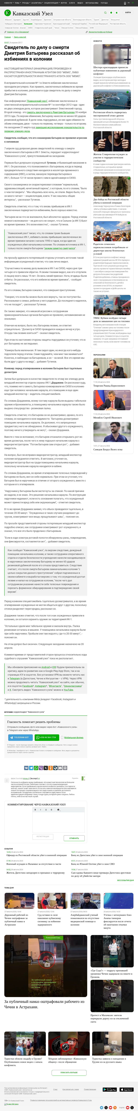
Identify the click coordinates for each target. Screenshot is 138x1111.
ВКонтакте (55, 686)
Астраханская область (62, 20)
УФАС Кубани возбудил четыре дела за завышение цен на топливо (111, 319)
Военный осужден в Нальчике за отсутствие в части (33, 863)
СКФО (30, 28)
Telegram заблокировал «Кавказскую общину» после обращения (67, 1060)
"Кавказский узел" (37, 101)
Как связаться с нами (71, 1089)
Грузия (96, 20)
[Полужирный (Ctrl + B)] (35, 809)
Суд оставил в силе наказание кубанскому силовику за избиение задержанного (49, 919)
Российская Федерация (98, 24)
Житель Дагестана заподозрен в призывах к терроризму (35, 872)
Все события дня (125, 880)
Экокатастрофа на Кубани (100, 32)
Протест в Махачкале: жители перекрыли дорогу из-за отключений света (110, 1018)
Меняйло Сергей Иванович (107, 417)
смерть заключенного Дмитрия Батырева (51, 112)
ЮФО (92, 28)
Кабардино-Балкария (13, 24)
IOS (54, 667)
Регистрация (43, 837)
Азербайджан (36, 20)
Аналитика (36, 3)
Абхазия (8, 20)
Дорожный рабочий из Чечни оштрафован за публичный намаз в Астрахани (16, 919)
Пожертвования (90, 1089)
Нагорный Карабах (79, 24)
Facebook (27, 686)
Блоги (72, 3)
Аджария (17, 20)
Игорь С (26, 779)
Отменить (74, 838)
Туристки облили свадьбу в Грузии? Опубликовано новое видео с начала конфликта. (23, 1062)
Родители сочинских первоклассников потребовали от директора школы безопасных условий (110, 248)
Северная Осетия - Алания (15, 28)
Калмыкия (28, 24)
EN (133, 3)
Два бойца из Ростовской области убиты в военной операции (111, 201)
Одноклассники (73, 686)
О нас (55, 1089)
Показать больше (69, 1072)
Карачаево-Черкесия (42, 24)
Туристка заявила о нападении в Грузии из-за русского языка (109, 1060)
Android (45, 667)
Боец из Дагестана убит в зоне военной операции (97, 855)
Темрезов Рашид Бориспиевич (109, 385)
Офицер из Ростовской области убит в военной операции (36, 855)
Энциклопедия (51, 3)
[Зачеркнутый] (51, 809)
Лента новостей (20, 37)
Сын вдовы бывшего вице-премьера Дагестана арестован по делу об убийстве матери (101, 874)
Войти (128, 12)
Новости (8, 3)
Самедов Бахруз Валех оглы (107, 449)
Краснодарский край (61, 24)
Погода (104, 3)
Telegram (15, 678)
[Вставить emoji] (58, 809)
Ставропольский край (43, 28)
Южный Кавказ (81, 28)
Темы (17, 3)
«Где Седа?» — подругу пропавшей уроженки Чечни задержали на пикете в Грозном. (111, 973)
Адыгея (26, 20)
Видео (80, 3)
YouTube (68, 689)
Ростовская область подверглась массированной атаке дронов (110, 114)
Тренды (25, 3)
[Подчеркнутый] (46, 809)
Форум (64, 3)
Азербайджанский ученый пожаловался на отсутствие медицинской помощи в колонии (85, 919)
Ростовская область (118, 24)
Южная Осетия (67, 28)
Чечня (56, 28)
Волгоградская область (82, 20)
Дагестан (105, 20)
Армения (47, 20)
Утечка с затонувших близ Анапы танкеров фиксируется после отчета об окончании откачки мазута (117, 921)
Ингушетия (115, 20)
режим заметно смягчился (60, 248)
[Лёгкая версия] (125, 3)
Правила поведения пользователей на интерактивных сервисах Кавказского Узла (61, 1100)
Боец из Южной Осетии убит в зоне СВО (93, 863)
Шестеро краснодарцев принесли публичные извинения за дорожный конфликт (112, 70)
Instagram (40, 686)
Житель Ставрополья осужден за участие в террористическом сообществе (110, 157)
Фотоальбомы (92, 3)
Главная (7, 37)
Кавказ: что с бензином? (18, 32)
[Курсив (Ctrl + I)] (40, 809)
